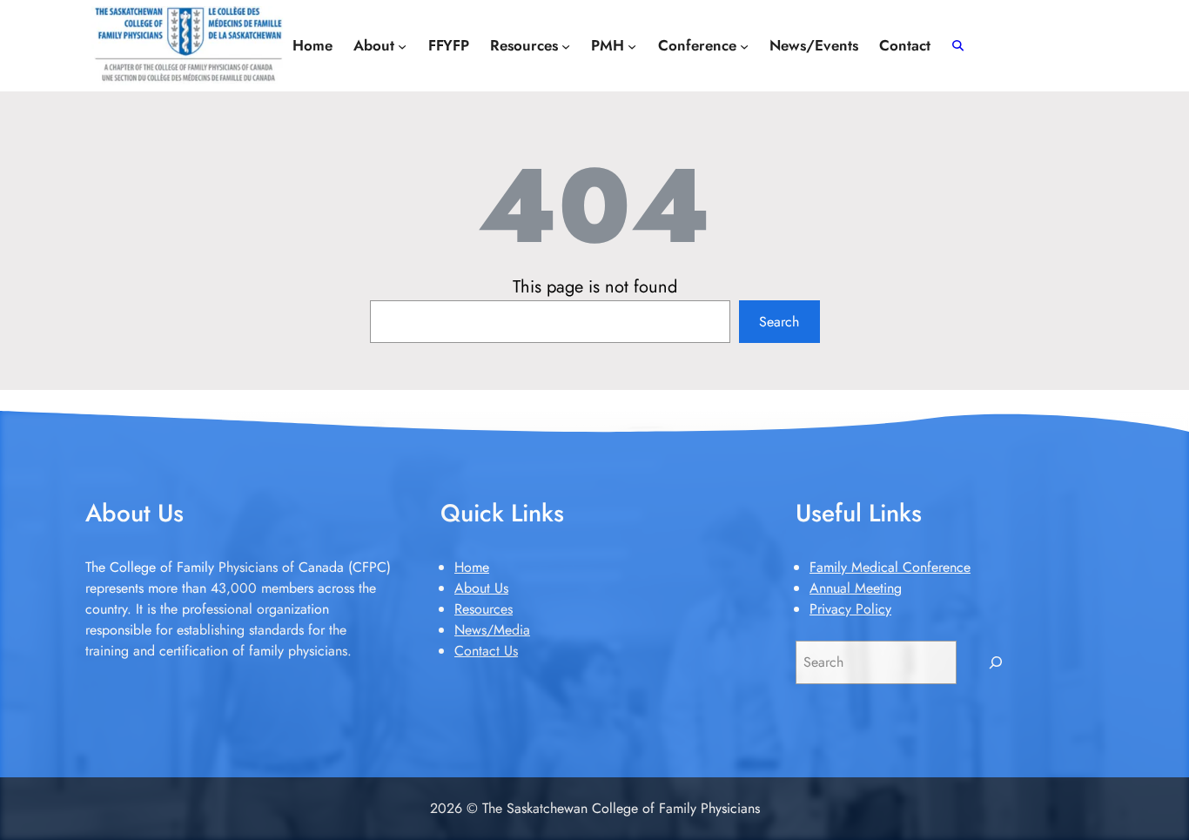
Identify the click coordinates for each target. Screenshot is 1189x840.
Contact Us (486, 651)
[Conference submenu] (744, 45)
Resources (483, 609)
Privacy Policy (850, 609)
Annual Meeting (855, 588)
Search (779, 322)
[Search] (996, 662)
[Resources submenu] (565, 45)
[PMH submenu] (632, 45)
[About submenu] (402, 45)
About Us (481, 588)
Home (471, 567)
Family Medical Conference (890, 567)
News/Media (492, 630)
